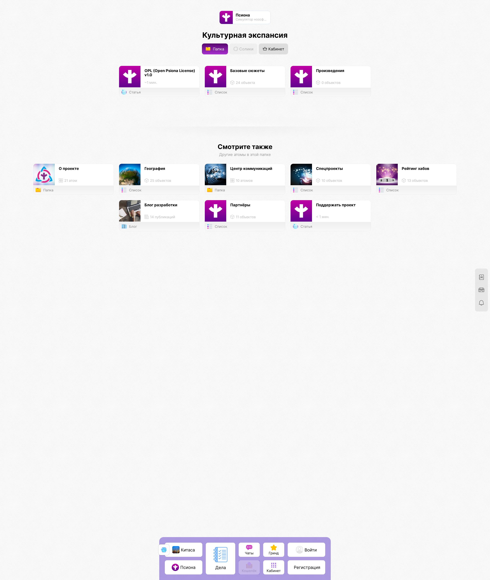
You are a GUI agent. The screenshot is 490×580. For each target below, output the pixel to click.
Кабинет (275, 49)
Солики (245, 49)
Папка (218, 49)
